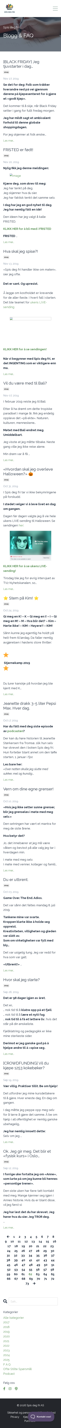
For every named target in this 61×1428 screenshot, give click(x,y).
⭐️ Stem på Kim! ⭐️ (21, 598)
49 (38, 1264)
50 (45, 1264)
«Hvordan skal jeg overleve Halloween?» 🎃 (28, 471)
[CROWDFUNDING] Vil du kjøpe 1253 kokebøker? (26, 1065)
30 (52, 1251)
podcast (9, 1373)
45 (8, 1264)
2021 (6, 1341)
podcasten (15, 731)
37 (52, 1255)
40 (23, 1260)
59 (8, 1274)
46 (16, 1264)
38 (8, 1260)
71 (45, 1278)
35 (38, 1255)
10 (12, 1241)
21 (37, 1246)
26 (23, 1251)
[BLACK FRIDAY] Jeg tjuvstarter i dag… (21, 64)
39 (16, 1260)
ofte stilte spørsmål (17, 1369)
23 (52, 1246)
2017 (6, 1322)
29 (45, 1251)
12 (26, 1241)
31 (8, 1255)
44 (52, 1260)
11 (19, 1241)
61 (23, 1274)
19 (23, 1246)
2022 (6, 1345)
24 (8, 1251)
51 (52, 1264)
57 (45, 1269)
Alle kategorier (13, 1317)
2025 (6, 1359)
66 (8, 1278)
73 (27, 1283)
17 (9, 1246)
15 (47, 1241)
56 (38, 1269)
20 (30, 1246)
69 (31, 1278)
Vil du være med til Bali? (25, 383)
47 (23, 1264)
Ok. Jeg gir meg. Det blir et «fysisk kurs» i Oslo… (27, 1153)
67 (16, 1278)
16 (54, 1241)
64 (45, 1274)
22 (44, 1246)
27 (30, 1251)
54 (23, 1269)
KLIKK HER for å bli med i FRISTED (27, 229)
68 (23, 1278)
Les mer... (8, 140)
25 (16, 1251)
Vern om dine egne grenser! (28, 789)
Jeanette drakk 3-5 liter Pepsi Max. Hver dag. (29, 706)
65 (52, 1274)
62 (30, 1274)
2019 (6, 72)
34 (30, 1255)
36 (45, 1255)
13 (33, 1241)
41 (30, 1260)
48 (31, 1264)
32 (15, 1255)
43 (45, 1260)
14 (40, 1241)
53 (16, 1269)
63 (38, 1274)
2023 (6, 1350)
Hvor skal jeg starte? (21, 980)
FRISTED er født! (18, 150)
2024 (6, 1355)
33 (23, 1255)
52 (8, 1269)
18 (16, 1246)
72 (52, 1278)
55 (30, 1269)
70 (38, 1278)
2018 (6, 1327)
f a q (7, 1364)
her (21, 525)
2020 (6, 1336)
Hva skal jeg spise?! (20, 251)
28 (37, 1251)
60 (16, 1274)
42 (38, 1260)
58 (52, 1269)
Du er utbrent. (15, 879)
